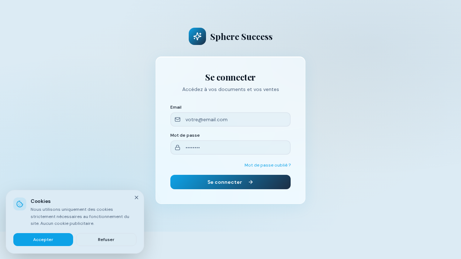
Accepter (43, 239)
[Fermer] (136, 197)
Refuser (106, 239)
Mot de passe (185, 135)
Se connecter (224, 182)
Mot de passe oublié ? (268, 165)
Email (176, 107)
